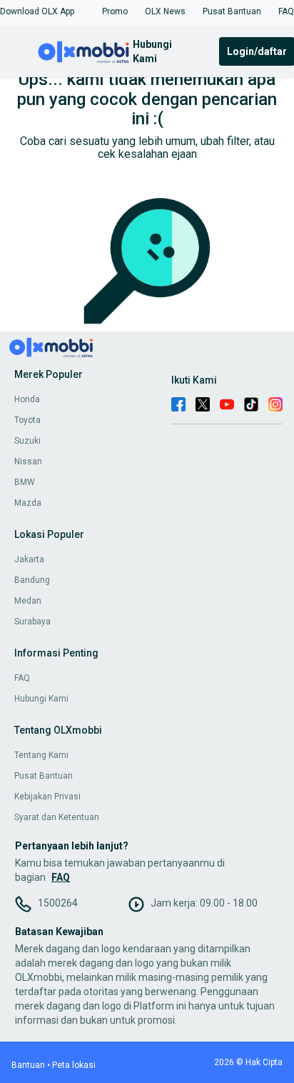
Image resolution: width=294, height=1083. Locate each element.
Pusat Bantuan (43, 776)
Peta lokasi (74, 1065)
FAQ (22, 678)
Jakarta (29, 559)
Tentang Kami (41, 755)
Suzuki (27, 441)
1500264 (58, 903)
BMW (24, 482)
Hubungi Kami (41, 699)
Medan (27, 601)
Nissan (28, 461)
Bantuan (28, 1065)
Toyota (27, 420)
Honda (27, 399)
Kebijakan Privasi (47, 797)
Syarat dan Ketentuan (56, 817)
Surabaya (32, 622)
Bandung (32, 580)
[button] (37, 11)
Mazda (27, 503)
